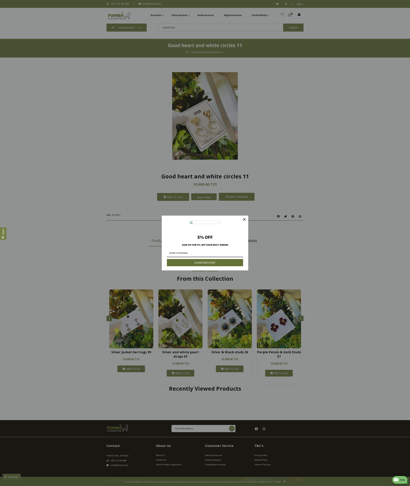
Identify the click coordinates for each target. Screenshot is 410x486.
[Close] (244, 219)
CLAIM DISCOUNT (205, 262)
